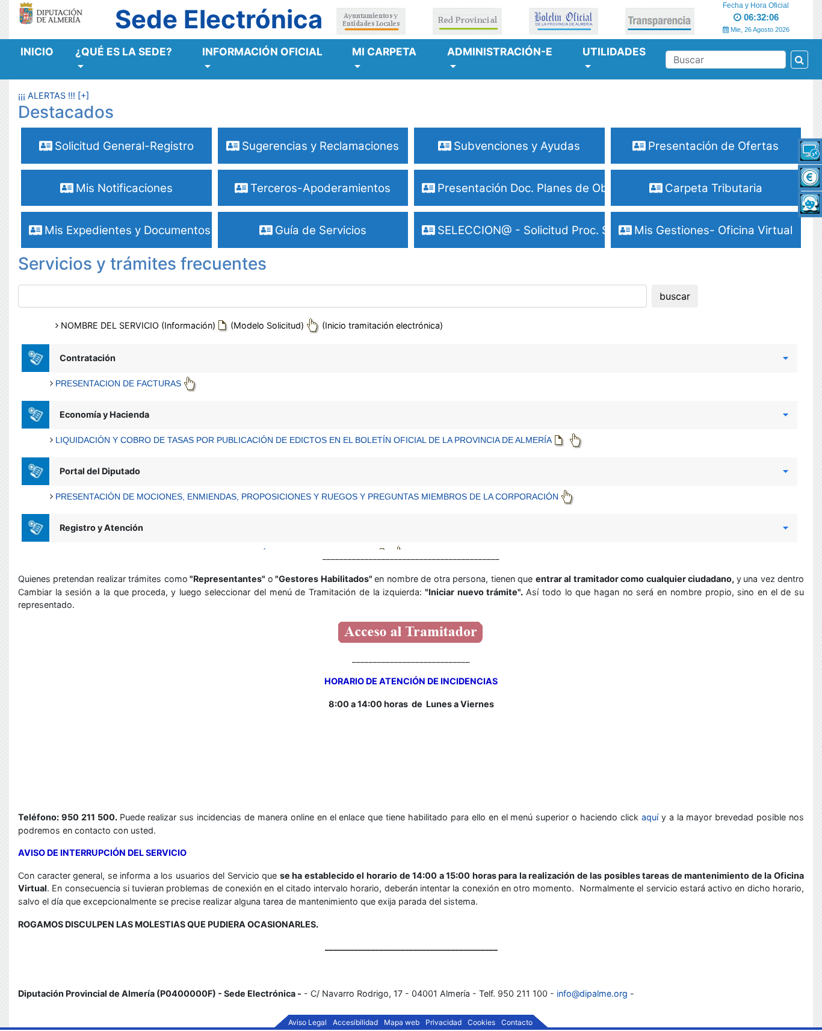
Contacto (517, 1022)
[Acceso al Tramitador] (411, 631)
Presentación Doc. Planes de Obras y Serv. (519, 188)
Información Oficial (262, 51)
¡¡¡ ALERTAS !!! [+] (53, 95)
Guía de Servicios (319, 230)
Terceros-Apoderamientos (319, 188)
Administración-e (499, 51)
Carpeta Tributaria (712, 188)
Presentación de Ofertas (712, 146)
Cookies (481, 1022)
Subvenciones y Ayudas (515, 146)
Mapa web (401, 1022)
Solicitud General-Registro (123, 146)
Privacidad (443, 1022)
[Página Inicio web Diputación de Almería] (52, 12)
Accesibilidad (355, 1022)
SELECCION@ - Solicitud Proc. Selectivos (519, 230)
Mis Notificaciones (123, 188)
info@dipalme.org (592, 993)
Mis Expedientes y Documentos (126, 230)
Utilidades (614, 51)
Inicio (37, 51)
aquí (651, 817)
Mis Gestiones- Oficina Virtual (712, 230)
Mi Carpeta (384, 51)
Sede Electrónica (219, 19)
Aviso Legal (307, 1022)
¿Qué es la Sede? (123, 51)
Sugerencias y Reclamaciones (319, 146)
